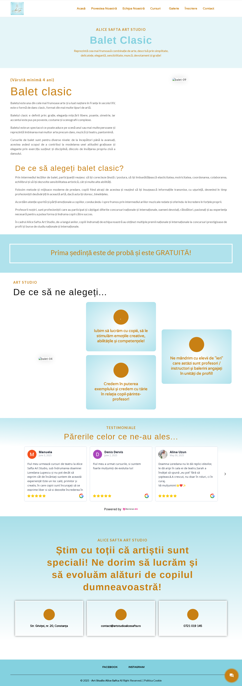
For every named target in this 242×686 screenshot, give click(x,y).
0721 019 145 (193, 626)
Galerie (174, 8)
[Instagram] (231, 8)
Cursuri (155, 8)
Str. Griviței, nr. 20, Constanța (49, 626)
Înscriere (191, 8)
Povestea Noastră (104, 8)
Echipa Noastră (134, 8)
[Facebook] (227, 8)
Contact (208, 8)
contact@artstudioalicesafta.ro (121, 626)
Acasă (81, 8)
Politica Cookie (153, 680)
